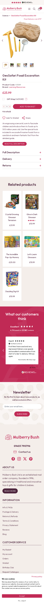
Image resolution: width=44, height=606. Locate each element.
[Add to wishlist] (7, 203)
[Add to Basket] (7, 207)
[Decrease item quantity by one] (3, 106)
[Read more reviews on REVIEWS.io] (29, 372)
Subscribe (22, 414)
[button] (3, 350)
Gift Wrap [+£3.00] (15, 99)
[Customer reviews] (22, 2)
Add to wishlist (12, 118)
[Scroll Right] (41, 40)
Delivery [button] (7, 158)
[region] (22, 350)
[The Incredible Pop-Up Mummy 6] (12, 242)
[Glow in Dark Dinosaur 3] (32, 202)
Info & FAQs (7, 507)
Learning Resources (17, 87)
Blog (4, 534)
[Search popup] (34, 8)
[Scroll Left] (2, 40)
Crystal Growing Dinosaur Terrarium (12, 217)
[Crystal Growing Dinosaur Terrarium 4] (12, 202)
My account (7, 554)
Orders (5, 558)
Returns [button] (6, 165)
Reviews (6, 529)
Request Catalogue (10, 572)
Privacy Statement (10, 525)
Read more (10, 491)
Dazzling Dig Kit (12, 291)
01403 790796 (22, 445)
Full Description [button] (11, 152)
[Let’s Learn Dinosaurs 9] (32, 242)
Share (28, 118)
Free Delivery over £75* (33, 19)
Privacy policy (37, 576)
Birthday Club (8, 567)
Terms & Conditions (10, 521)
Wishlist (5, 563)
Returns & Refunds (10, 516)
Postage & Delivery (10, 512)
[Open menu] (29, 8)
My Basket (6, 549)
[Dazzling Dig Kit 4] (12, 279)
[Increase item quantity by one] (9, 106)
